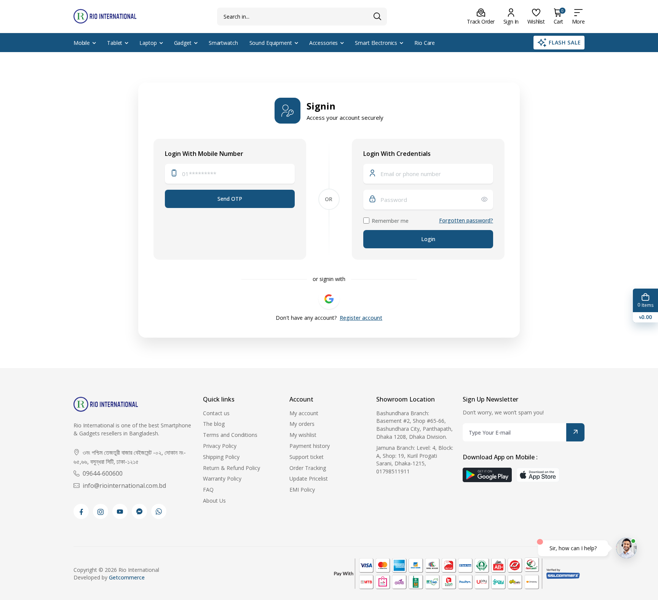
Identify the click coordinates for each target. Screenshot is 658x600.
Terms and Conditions (230, 434)
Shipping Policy (221, 456)
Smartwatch (223, 42)
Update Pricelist (308, 478)
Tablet (114, 42)
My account (303, 413)
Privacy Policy (219, 445)
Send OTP (229, 198)
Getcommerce (127, 577)
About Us (214, 500)
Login (428, 239)
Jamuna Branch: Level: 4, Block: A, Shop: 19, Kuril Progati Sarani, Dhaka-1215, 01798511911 (414, 459)
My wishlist (302, 434)
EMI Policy (302, 489)
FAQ (208, 489)
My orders (302, 423)
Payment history (309, 445)
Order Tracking (307, 467)
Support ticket (306, 456)
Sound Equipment (270, 42)
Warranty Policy (222, 478)
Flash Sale (565, 42)
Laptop (148, 42)
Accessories (323, 42)
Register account (361, 317)
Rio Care (424, 42)
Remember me (390, 220)
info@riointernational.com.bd (124, 485)
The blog (214, 423)
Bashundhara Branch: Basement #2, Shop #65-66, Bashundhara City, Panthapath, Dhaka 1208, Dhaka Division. (414, 425)
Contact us (216, 413)
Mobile (81, 42)
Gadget (183, 42)
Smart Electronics (376, 42)
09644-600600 (103, 473)
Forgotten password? (466, 220)
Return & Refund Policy (231, 467)
